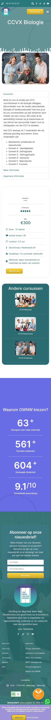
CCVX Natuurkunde (25, 334)
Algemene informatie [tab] (13, 176)
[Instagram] (28, 634)
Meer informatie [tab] (11, 170)
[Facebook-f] (18, 634)
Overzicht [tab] (8, 94)
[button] (32, 3)
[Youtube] (33, 634)
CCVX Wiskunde (25, 310)
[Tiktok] (23, 634)
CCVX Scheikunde (25, 358)
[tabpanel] (25, 132)
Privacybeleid (33, 717)
